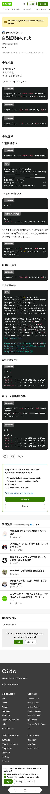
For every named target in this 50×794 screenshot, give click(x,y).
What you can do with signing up (19, 493)
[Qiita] (7, 4)
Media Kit (6, 715)
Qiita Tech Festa (34, 715)
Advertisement (8, 728)
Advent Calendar (34, 711)
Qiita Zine (31, 744)
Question (27, 9)
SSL (4, 44)
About (4, 698)
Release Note (33, 698)
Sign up (19, 781)
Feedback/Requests (10, 720)
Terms (4, 702)
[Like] (5, 456)
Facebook (6, 753)
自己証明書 (12, 44)
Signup (43, 4)
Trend (6, 9)
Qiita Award (32, 720)
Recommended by (22, 524)
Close (30, 781)
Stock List (16, 9)
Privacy (5, 707)
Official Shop (32, 748)
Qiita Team (31, 740)
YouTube (5, 757)
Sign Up (30, 642)
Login (31, 4)
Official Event (40, 9)
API (28, 728)
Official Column (33, 707)
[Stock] (12, 456)
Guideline (6, 711)
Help (4, 724)
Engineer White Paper (36, 724)
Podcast (5, 761)
